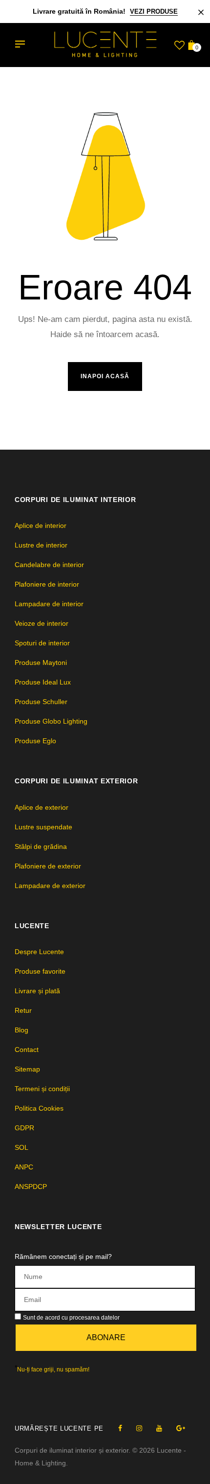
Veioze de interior (41, 623)
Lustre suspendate (43, 827)
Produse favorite (40, 971)
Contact (27, 1049)
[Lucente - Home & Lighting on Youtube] (159, 1428)
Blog (21, 1030)
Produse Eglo (35, 741)
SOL (21, 1147)
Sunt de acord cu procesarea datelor (71, 1317)
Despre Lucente (39, 952)
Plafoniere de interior (47, 584)
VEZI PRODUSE (154, 11)
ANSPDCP (31, 1186)
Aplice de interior (40, 525)
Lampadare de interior (49, 604)
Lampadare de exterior (50, 886)
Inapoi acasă (105, 376)
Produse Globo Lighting (51, 721)
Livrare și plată (37, 991)
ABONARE (106, 1337)
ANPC (24, 1167)
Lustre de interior (41, 545)
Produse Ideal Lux (43, 682)
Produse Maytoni (41, 662)
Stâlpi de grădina (41, 846)
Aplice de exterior (41, 807)
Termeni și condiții (42, 1089)
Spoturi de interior (42, 643)
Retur (23, 1010)
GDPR (24, 1128)
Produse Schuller (41, 702)
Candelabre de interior (49, 565)
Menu (22, 45)
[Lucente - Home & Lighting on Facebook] (120, 1428)
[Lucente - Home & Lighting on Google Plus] (180, 1428)
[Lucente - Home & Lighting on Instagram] (139, 1428)
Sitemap (27, 1069)
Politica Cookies (39, 1108)
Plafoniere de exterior (48, 866)
